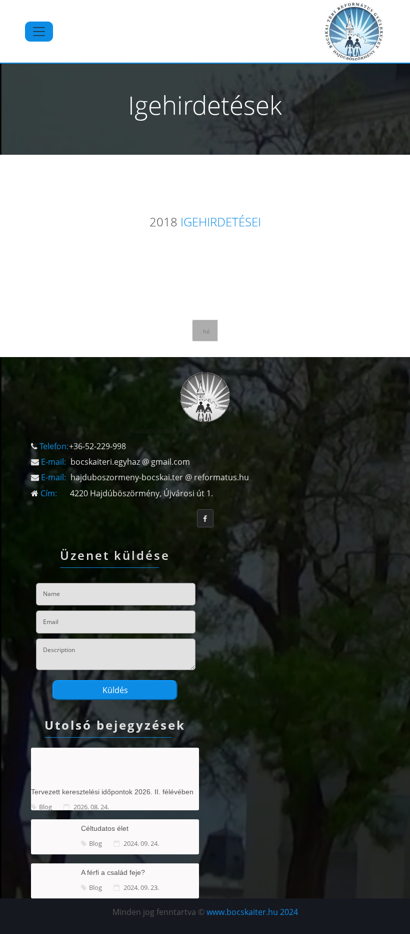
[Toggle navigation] (39, 32)
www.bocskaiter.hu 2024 (252, 911)
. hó (205, 331)
